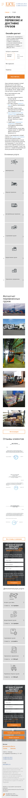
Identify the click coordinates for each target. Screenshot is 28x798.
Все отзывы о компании (14, 539)
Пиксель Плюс (14, 795)
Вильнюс (13, 748)
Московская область (9, 746)
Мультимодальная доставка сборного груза (15, 113)
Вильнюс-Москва (9, 55)
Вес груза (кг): (10, 63)
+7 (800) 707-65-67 (7, 759)
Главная (7, 12)
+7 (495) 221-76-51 (7, 757)
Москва (5, 744)
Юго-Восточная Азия (20, 56)
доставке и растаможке (18, 137)
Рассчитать (15, 77)
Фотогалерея (14, 432)
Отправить (14, 583)
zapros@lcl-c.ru (6, 764)
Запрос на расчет (14, 737)
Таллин (5, 748)
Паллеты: (8, 69)
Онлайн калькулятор (14, 733)
